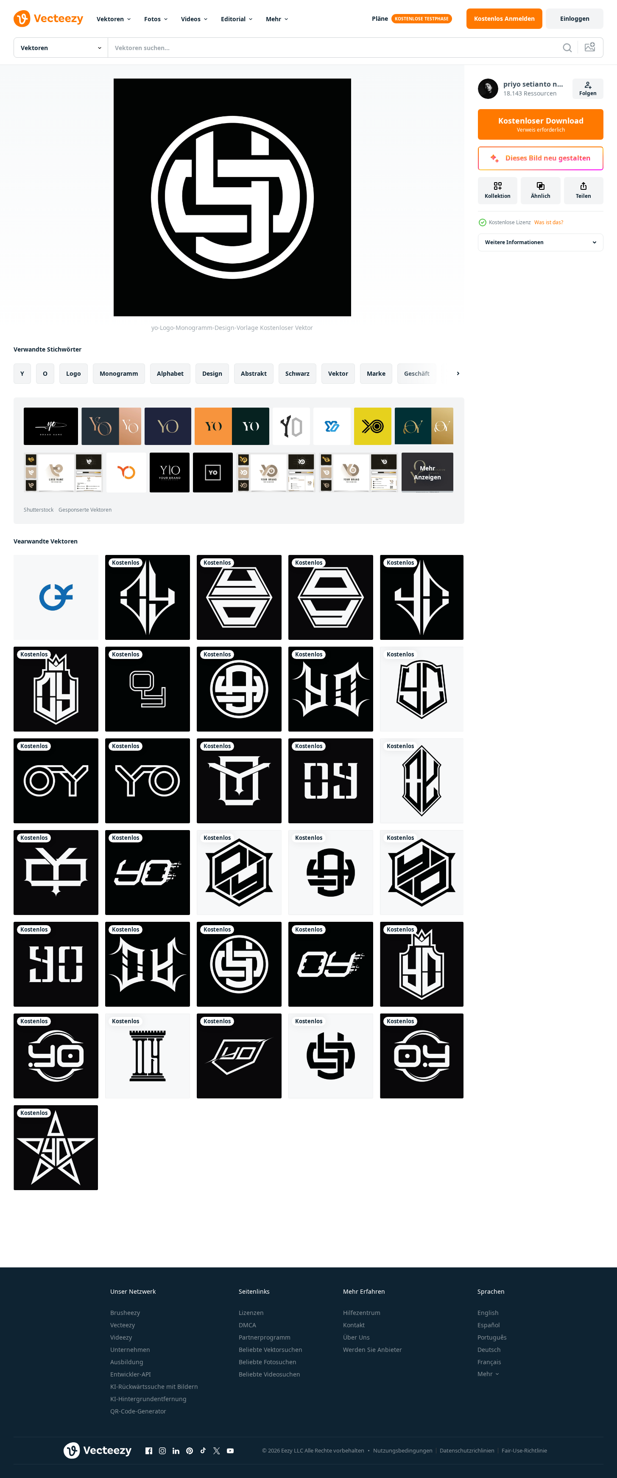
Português (492, 1337)
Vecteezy (122, 1325)
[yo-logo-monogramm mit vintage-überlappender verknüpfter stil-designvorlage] (239, 780)
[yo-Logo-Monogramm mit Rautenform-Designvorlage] (421, 597)
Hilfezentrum (361, 1313)
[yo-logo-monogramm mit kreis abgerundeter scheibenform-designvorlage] (56, 1055)
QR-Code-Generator (138, 1411)
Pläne (380, 18)
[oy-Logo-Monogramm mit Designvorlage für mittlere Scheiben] (330, 780)
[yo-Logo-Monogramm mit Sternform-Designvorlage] (56, 1147)
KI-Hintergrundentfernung (148, 1399)
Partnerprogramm (264, 1337)
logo (73, 373)
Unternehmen (130, 1350)
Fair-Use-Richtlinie (524, 1450)
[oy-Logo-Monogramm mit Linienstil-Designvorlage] (147, 689)
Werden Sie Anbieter (372, 1350)
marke (376, 373)
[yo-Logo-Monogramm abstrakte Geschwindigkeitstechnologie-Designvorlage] (147, 872)
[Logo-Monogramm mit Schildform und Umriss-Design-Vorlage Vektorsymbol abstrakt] (421, 780)
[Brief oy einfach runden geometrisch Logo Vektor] (56, 597)
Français (489, 1362)
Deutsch (489, 1350)
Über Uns (356, 1337)
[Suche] (567, 47)
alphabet (170, 373)
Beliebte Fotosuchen (267, 1362)
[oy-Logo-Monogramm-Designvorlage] (56, 689)
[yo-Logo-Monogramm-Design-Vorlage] (421, 872)
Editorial (233, 19)
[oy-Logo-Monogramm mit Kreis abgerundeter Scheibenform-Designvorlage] (421, 1055)
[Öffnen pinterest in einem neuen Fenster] (189, 1450)
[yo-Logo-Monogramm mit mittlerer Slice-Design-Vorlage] (56, 964)
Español (488, 1325)
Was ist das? (548, 222)
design (212, 373)
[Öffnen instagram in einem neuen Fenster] (162, 1450)
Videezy (121, 1337)
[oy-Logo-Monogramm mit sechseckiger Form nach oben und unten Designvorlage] (330, 597)
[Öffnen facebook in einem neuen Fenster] (148, 1450)
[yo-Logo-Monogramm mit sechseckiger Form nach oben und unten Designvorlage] (239, 597)
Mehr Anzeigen (427, 472)
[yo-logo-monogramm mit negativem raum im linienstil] (147, 780)
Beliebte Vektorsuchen (270, 1350)
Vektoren (110, 19)
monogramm (119, 373)
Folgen (588, 93)
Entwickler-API (130, 1374)
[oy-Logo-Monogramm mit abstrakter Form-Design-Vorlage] (147, 964)
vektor (338, 373)
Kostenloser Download (540, 124)
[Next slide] (450, 373)
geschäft (417, 373)
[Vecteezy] (48, 18)
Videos (191, 19)
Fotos (152, 19)
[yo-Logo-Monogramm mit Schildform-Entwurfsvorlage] (421, 689)
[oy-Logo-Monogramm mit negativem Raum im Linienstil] (56, 780)
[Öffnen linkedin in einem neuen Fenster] (176, 1450)
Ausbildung (126, 1362)
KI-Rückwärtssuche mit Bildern (154, 1386)
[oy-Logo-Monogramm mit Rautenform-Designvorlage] (147, 597)
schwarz (297, 373)
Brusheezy (125, 1313)
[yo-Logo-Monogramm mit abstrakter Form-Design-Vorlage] (330, 689)
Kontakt (354, 1325)
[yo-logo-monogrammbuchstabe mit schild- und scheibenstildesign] (239, 1055)
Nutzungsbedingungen (403, 1450)
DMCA (247, 1325)
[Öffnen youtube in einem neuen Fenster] (230, 1450)
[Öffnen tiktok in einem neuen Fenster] (203, 1450)
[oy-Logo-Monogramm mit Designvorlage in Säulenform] (147, 1055)
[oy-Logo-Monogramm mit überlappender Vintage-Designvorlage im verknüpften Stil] (56, 872)
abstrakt (254, 373)
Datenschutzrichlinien (467, 1450)
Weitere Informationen (514, 242)
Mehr (273, 19)
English (488, 1313)
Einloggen (574, 18)
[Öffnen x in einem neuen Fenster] (216, 1450)
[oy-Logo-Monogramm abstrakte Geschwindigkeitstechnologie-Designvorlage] (330, 964)
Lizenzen (251, 1313)
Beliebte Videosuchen (269, 1374)
